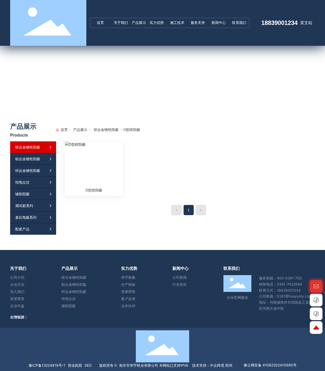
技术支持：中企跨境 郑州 (211, 365)
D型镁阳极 (94, 190)
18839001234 (279, 22)
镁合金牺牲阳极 (106, 130)
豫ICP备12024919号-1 (47, 365)
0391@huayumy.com (294, 296)
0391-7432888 (289, 284)
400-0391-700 (289, 278)
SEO (88, 365)
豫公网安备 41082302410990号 (270, 365)
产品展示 (80, 130)
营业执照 (75, 365)
